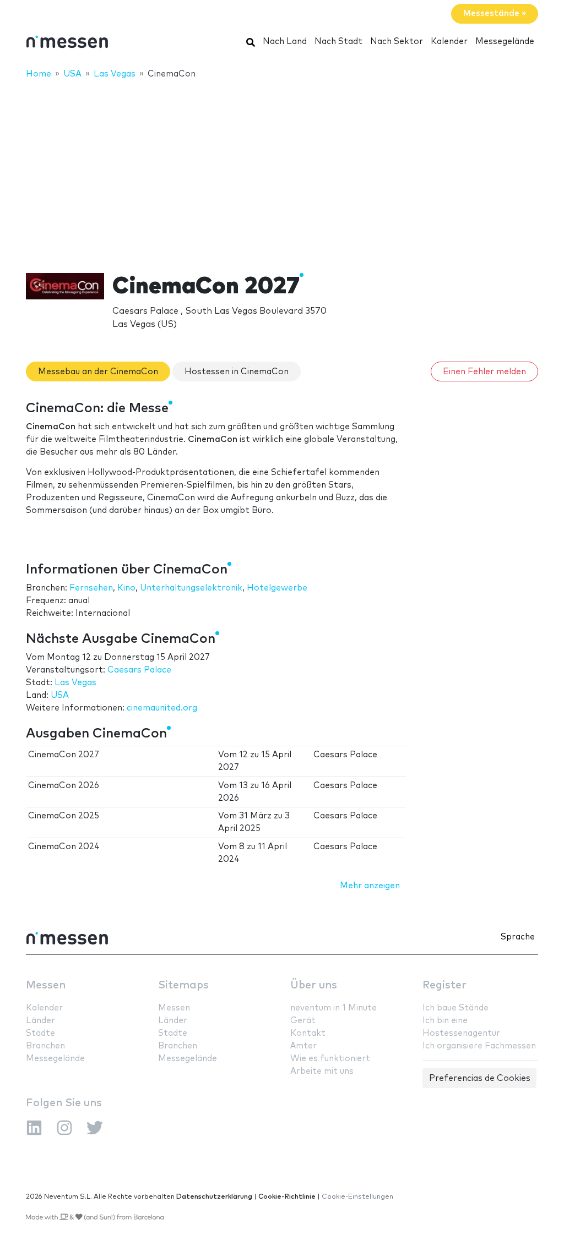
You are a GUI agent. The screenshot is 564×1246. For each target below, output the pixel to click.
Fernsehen (91, 588)
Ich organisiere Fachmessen (479, 1046)
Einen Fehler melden (484, 372)
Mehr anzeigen (370, 886)
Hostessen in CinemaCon (237, 372)
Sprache (518, 937)
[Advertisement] (282, 169)
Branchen (45, 1046)
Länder (40, 1021)
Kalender (449, 41)
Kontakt (308, 1033)
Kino (126, 588)
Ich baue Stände (455, 1008)
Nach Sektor (396, 41)
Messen (46, 985)
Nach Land (285, 41)
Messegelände (504, 41)
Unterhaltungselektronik (191, 588)
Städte (40, 1033)
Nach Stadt (338, 41)
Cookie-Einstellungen (357, 1196)
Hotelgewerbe (277, 588)
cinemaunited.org (162, 708)
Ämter (303, 1046)
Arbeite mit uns (322, 1071)
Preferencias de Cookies (479, 1078)
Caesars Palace (139, 670)
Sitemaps (183, 985)
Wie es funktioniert (330, 1058)
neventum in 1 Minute (333, 1008)
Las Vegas (75, 683)
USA (60, 695)
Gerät (303, 1021)
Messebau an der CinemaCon (98, 372)
